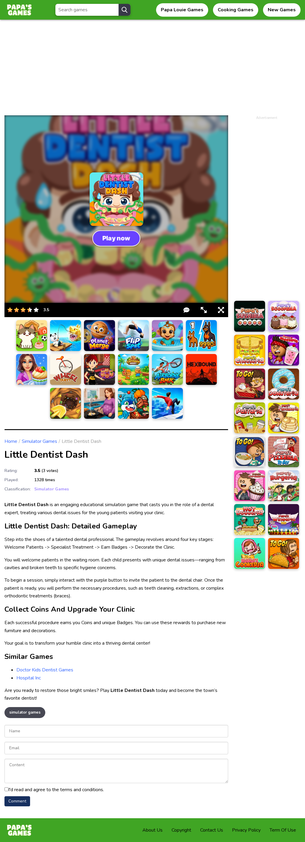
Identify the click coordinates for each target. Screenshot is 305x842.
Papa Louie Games (182, 10)
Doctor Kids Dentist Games (44, 670)
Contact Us (211, 830)
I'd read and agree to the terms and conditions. (56, 789)
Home (10, 441)
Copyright (181, 830)
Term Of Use (283, 830)
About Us (152, 830)
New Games (282, 10)
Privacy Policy (246, 830)
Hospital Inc (28, 678)
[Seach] (124, 10)
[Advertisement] (152, 70)
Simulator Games (39, 441)
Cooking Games (235, 10)
